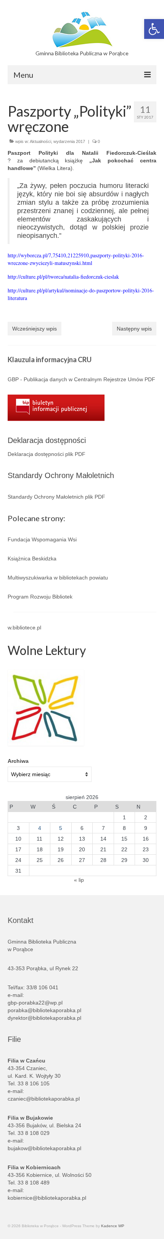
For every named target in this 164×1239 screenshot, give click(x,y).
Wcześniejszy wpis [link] (34, 329)
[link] (154, 29)
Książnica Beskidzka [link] (32, 558)
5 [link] (60, 828)
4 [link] (39, 828)
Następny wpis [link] (134, 329)
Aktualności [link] (40, 141)
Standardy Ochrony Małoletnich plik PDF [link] (56, 497)
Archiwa (18, 761)
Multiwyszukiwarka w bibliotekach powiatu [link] (58, 578)
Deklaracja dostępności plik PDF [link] (46, 454)
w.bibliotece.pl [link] (24, 627)
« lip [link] (79, 880)
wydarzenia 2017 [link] (69, 141)
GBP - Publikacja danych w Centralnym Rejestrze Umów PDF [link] (81, 379)
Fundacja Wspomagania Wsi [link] (42, 539)
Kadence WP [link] (112, 1226)
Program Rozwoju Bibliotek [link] (40, 597)
